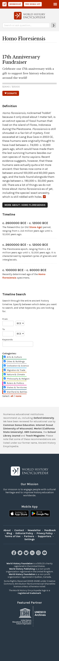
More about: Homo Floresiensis (25, 204)
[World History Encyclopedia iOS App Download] (19, 513)
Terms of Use (12, 536)
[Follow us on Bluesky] (26, 554)
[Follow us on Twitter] (20, 554)
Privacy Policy (45, 533)
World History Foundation (19, 563)
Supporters (44, 536)
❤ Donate (11, 93)
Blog (9, 533)
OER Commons (33, 431)
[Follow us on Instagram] (39, 554)
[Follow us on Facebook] (14, 554)
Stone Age (35, 227)
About (7, 530)
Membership (15, 4)
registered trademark (29, 593)
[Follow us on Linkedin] (32, 554)
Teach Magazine (35, 435)
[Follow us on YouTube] (45, 554)
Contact (19, 530)
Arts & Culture (14, 357)
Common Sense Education (19, 425)
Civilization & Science (18, 365)
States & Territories (17, 387)
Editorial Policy (24, 533)
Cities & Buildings (16, 361)
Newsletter (34, 530)
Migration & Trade (16, 370)
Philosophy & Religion (18, 378)
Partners (29, 536)
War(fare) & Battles (17, 392)
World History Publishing (22, 569)
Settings (29, 539)
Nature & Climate (16, 374)
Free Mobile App (32, 4)
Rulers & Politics (15, 383)
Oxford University (44, 417)
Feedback (50, 530)
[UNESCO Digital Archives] (29, 615)
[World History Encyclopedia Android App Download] (40, 513)
